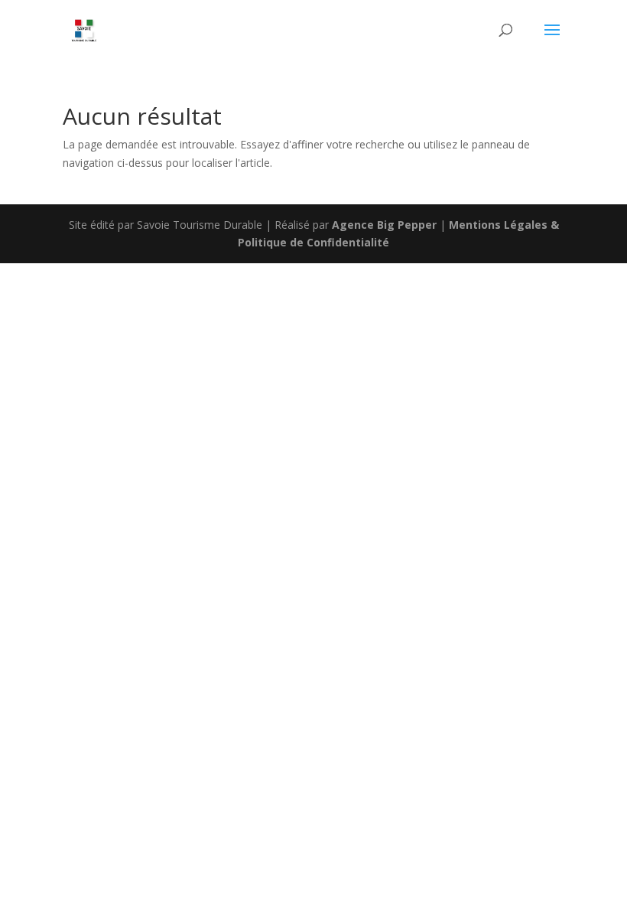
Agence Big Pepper (384, 224)
